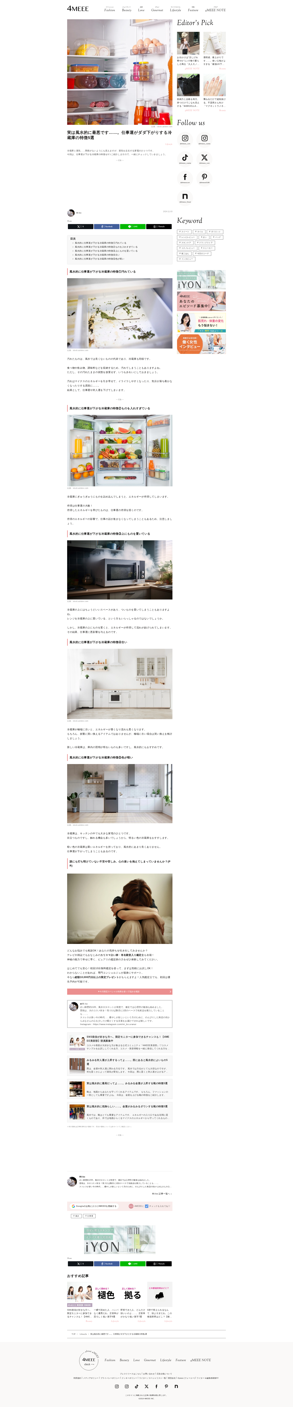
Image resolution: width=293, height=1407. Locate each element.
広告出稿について (164, 1374)
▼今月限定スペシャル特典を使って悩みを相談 (118, 991)
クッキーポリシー (129, 1378)
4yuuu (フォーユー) (186, 1378)
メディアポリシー (91, 1378)
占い (205, 237)
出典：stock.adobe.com (161, 127)
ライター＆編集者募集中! (208, 1378)
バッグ (218, 237)
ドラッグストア (206, 243)
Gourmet (150, 1360)
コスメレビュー (188, 248)
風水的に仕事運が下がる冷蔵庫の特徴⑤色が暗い (99, 259)
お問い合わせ (149, 1374)
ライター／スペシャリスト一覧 (152, 1378)
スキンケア (186, 243)
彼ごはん (185, 253)
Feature (181, 1360)
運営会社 (172, 1378)
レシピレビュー (188, 237)
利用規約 (77, 1378)
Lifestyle (165, 1360)
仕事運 (90, 1216)
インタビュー (187, 259)
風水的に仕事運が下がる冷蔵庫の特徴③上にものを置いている (106, 251)
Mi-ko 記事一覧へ (161, 1193)
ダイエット (216, 232)
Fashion (110, 1360)
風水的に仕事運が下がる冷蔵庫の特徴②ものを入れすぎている (106, 247)
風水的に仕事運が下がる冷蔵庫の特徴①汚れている (101, 243)
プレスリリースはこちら (130, 1374)
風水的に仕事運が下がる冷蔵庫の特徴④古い (97, 255)
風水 (77, 1216)
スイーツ (185, 232)
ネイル (200, 232)
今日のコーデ (203, 253)
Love (136, 1360)
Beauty (124, 1360)
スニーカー (208, 248)
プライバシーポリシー (110, 1378)
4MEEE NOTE (200, 1360)
